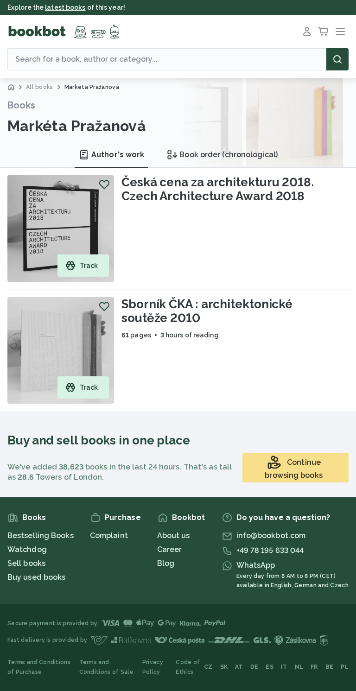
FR (314, 667)
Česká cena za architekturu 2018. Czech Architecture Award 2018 (217, 189)
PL (345, 667)
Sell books (26, 563)
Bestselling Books (40, 535)
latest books (65, 7)
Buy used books (36, 577)
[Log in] (307, 31)
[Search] (337, 59)
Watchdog (27, 549)
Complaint (109, 535)
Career (169, 549)
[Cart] (323, 31)
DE (254, 667)
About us (173, 535)
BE (329, 667)
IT (284, 667)
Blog (165, 563)
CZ (208, 667)
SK (224, 667)
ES (269, 667)
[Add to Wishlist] (104, 184)
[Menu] (340, 31)
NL (299, 667)
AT (239, 667)
